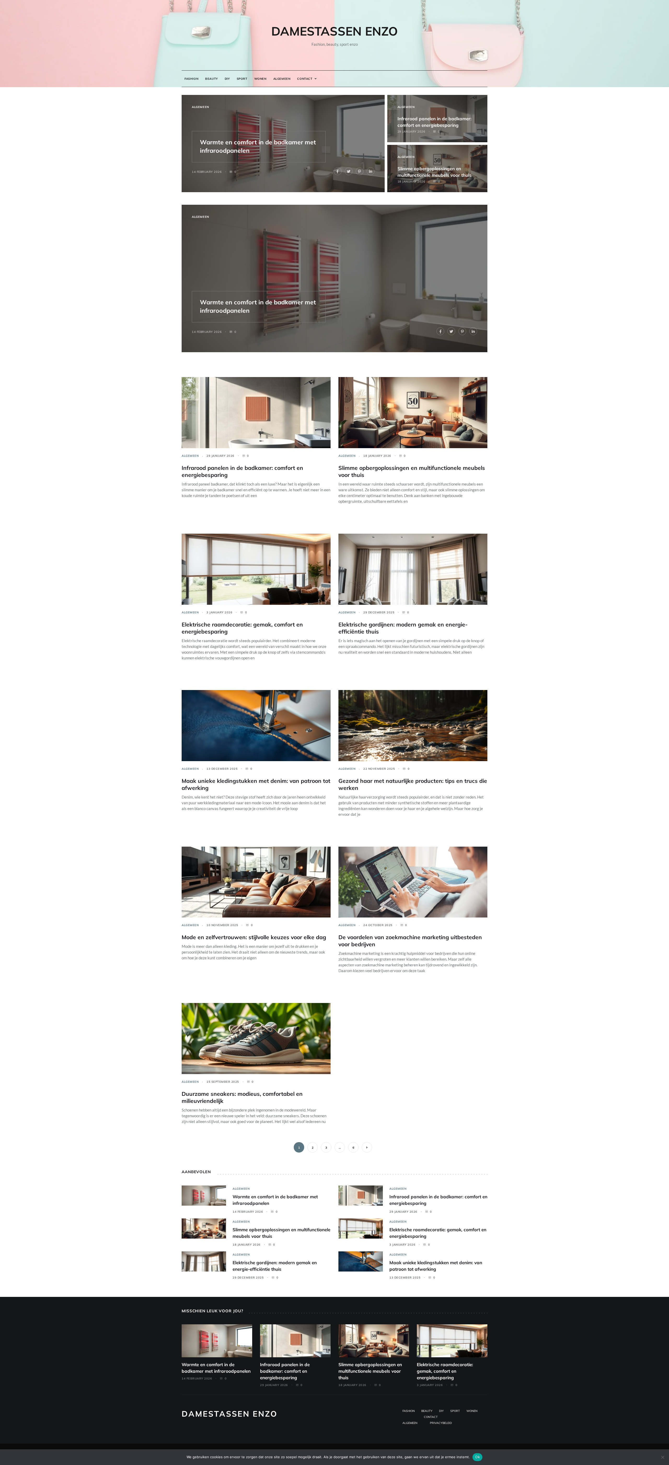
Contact (304, 79)
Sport (242, 79)
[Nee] (662, 1457)
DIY (227, 79)
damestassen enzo (334, 31)
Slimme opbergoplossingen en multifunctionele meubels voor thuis (370, 1371)
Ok (477, 1457)
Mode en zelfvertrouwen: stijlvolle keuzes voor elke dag (254, 937)
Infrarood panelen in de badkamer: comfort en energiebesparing (285, 1371)
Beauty (211, 79)
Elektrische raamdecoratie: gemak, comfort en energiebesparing (445, 1371)
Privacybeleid (441, 1423)
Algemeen (282, 79)
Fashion (191, 79)
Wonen (260, 79)
